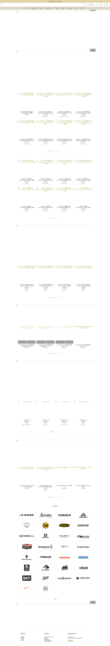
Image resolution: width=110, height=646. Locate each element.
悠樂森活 (22, 637)
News (27, 8)
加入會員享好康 (47, 641)
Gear (76, 8)
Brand (57, 8)
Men (63, 8)
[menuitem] (50, 151)
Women (70, 8)
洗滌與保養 (46, 639)
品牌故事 (22, 638)
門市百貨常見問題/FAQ (49, 637)
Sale (40, 8)
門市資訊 (22, 639)
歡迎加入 (22, 640)
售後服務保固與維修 (48, 640)
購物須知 (46, 638)
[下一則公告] (90, 1)
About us (34, 8)
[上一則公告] (19, 1)
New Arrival (48, 8)
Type (82, 8)
